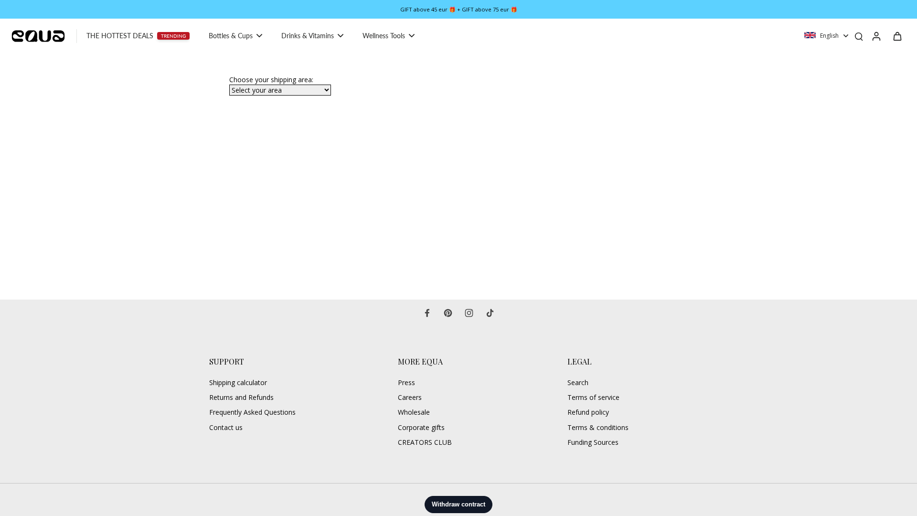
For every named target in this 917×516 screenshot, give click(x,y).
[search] (858, 35)
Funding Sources (592, 442)
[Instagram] (469, 312)
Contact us (226, 427)
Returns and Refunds (241, 397)
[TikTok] (490, 312)
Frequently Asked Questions (252, 412)
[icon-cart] (896, 35)
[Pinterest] (447, 312)
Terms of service (593, 397)
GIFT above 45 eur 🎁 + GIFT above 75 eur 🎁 (458, 9)
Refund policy (588, 412)
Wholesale (414, 412)
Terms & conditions (598, 427)
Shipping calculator (238, 382)
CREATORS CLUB (425, 442)
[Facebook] (426, 312)
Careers (410, 397)
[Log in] (875, 35)
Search (577, 382)
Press (406, 382)
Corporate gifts (421, 427)
